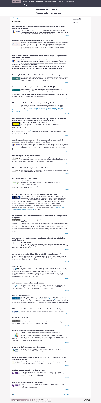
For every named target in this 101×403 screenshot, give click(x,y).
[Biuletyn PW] (20, 400)
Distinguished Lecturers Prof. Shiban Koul (24, 209)
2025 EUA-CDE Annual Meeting (46, 299)
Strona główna (17, 18)
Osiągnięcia (75, 22)
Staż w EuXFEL (17, 266)
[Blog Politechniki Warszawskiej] (22, 400)
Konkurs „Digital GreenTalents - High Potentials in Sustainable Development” (38, 75)
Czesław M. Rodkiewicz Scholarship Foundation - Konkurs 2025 (33, 330)
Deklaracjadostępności (87, 400)
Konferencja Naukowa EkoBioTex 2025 (25, 178)
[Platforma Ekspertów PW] (18, 400)
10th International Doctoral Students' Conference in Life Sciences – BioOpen (37, 309)
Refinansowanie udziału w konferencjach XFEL (28, 283)
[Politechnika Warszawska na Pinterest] (16, 400)
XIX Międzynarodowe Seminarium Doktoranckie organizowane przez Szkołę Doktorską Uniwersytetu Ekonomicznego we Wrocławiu (37, 141)
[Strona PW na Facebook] (32, 400)
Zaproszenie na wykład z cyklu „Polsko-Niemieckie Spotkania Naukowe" (36, 254)
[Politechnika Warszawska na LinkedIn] (14, 400)
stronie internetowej (58, 207)
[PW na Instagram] (28, 400)
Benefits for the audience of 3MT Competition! (27, 382)
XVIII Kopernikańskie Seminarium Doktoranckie (28, 347)
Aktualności (77, 19)
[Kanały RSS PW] (34, 400)
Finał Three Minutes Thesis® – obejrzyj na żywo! (28, 370)
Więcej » (67, 35)
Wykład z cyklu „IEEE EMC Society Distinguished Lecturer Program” (35, 194)
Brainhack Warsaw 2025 (20, 318)
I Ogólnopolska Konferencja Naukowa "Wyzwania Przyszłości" (33, 103)
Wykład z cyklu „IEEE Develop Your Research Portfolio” (30, 168)
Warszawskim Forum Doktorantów (38, 108)
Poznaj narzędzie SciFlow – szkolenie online (26, 156)
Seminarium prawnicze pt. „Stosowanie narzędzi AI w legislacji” (33, 87)
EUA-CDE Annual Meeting (21, 295)
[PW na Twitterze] (30, 400)
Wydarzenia (75, 24)
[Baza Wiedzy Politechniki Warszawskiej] (12, 400)
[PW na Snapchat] (24, 400)
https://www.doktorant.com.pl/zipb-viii (23, 130)
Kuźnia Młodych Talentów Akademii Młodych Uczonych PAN (32, 40)
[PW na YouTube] (26, 400)
